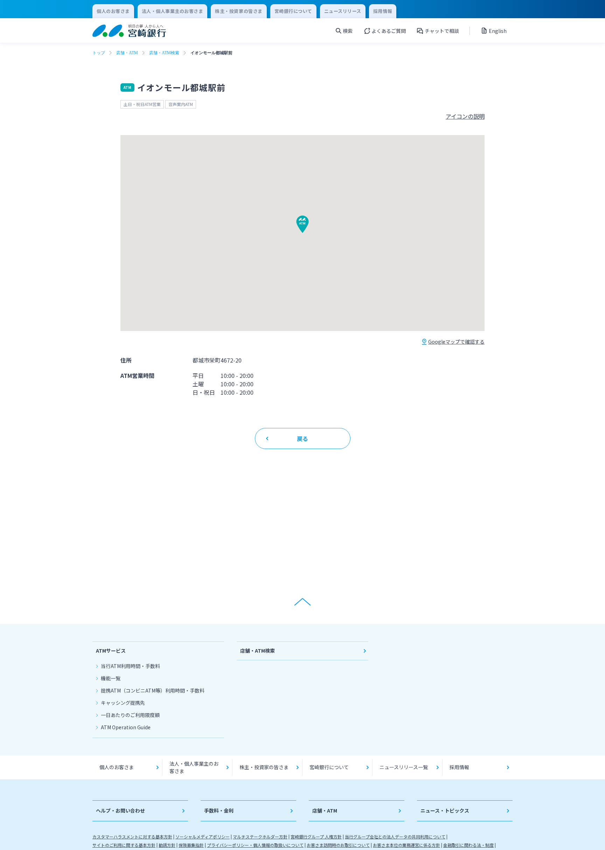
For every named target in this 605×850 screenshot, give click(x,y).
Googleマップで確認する (456, 341)
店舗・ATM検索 (164, 52)
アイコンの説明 (465, 116)
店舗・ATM (127, 52)
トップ (98, 52)
